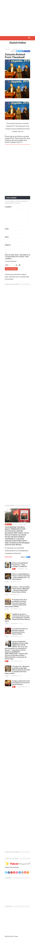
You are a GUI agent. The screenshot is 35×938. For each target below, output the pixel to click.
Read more (8, 557)
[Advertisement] (17, 17)
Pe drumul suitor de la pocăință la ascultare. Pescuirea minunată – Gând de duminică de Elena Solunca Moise (16, 603)
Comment (8, 207)
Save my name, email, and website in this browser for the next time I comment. (17, 256)
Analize (9, 524)
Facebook (27, 51)
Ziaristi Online (17, 42)
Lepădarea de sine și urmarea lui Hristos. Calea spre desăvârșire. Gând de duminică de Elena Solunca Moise (17, 617)
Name (7, 229)
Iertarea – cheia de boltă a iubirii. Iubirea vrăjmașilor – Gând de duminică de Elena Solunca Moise (21, 589)
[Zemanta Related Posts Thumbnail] (17, 78)
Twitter (20, 51)
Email (7, 237)
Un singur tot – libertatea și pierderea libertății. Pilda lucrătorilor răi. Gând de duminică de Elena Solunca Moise (17, 669)
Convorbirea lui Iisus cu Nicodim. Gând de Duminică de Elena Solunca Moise (20, 631)
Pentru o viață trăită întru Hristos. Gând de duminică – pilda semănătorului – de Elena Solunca (21, 576)
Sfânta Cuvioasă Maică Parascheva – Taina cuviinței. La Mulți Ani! (20, 564)
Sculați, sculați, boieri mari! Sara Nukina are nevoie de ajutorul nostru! (21, 682)
